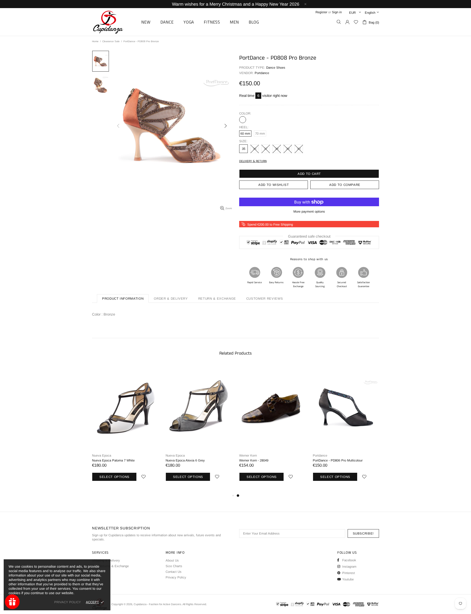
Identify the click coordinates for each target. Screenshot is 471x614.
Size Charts (174, 566)
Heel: (244, 127)
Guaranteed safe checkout (309, 236)
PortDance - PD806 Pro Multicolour (338, 460)
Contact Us (174, 572)
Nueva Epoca (101, 455)
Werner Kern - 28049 (253, 460)
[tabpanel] (272, 429)
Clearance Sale (111, 41)
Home (95, 41)
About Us (172, 560)
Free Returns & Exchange (110, 566)
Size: (243, 141)
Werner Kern (248, 455)
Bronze (243, 120)
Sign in (337, 12)
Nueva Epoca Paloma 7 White (113, 460)
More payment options (309, 211)
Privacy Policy (176, 577)
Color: (245, 113)
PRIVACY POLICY (67, 602)
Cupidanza (113, 22)
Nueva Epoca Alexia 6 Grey (185, 460)
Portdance (320, 455)
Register (321, 12)
